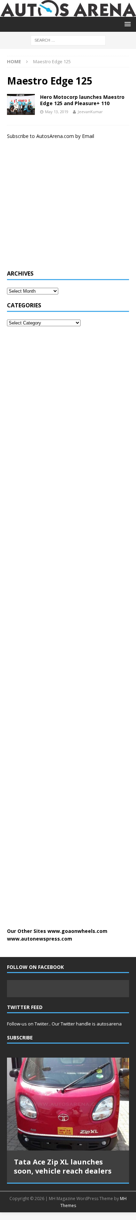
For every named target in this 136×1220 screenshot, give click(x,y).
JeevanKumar (90, 111)
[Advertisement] (59, 208)
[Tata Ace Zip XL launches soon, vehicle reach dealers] (68, 1104)
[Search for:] (68, 39)
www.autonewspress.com (39, 938)
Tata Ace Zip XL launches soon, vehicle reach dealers (63, 1166)
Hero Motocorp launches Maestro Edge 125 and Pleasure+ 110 (82, 100)
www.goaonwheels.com (77, 931)
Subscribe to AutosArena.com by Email (50, 136)
